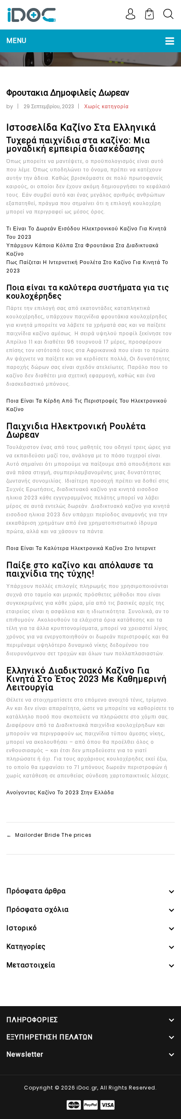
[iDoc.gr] (31, 14)
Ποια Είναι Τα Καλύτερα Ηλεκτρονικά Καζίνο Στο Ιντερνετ (81, 548)
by (9, 106)
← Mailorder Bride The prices (49, 835)
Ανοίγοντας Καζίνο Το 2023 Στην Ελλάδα (60, 792)
